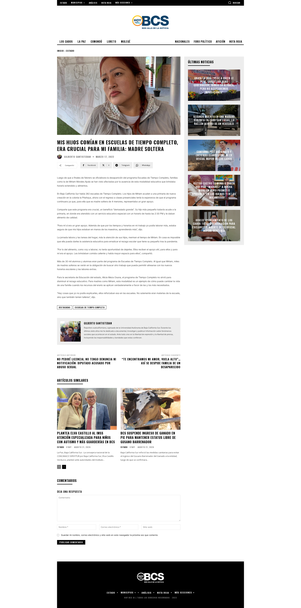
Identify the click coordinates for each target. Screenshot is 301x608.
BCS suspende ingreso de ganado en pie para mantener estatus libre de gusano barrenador (148, 437)
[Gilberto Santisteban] (60, 156)
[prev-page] (59, 467)
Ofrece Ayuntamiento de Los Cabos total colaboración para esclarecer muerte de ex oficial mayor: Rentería (214, 225)
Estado (70, 50)
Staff (68, 447)
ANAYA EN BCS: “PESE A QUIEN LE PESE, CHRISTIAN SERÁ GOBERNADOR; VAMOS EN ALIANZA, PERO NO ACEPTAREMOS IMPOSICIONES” (214, 85)
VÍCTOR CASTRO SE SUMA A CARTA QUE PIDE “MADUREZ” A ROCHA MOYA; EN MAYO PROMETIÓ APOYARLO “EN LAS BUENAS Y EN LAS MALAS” (214, 190)
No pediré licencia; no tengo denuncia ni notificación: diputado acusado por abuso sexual (86, 363)
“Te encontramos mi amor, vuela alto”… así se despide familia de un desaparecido (151, 363)
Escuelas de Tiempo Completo (90, 307)
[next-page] (64, 467)
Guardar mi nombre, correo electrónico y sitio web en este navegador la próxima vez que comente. (109, 535)
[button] (234, 2)
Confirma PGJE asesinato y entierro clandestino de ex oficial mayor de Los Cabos (214, 155)
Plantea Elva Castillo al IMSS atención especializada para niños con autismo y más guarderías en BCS (86, 437)
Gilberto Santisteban (77, 157)
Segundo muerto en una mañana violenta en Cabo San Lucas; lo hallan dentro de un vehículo (214, 120)
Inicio (60, 50)
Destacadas (64, 307)
